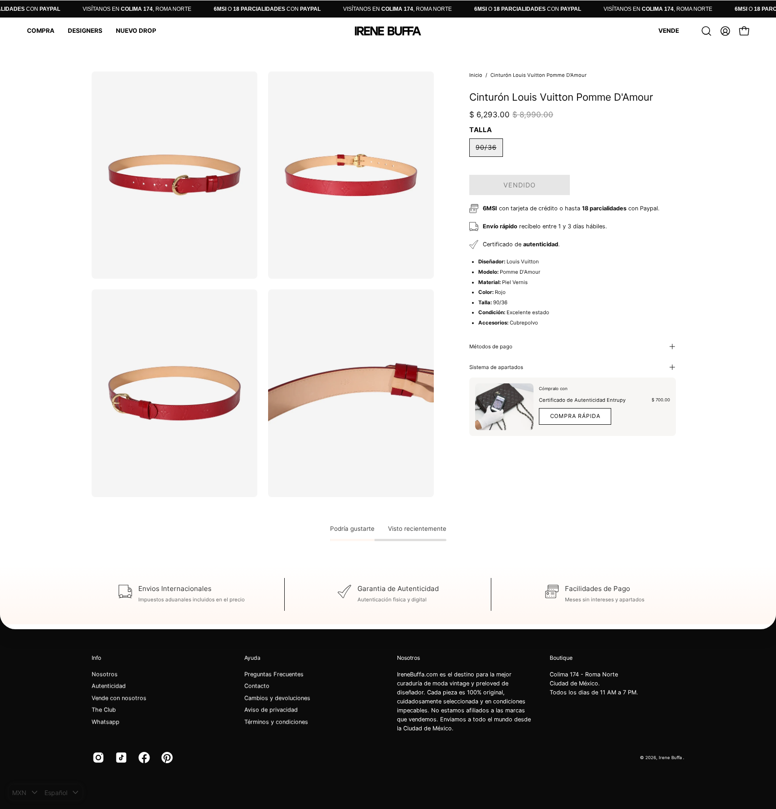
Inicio (475, 75)
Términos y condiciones (276, 722)
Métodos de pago (490, 346)
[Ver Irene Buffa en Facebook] (143, 758)
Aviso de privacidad (271, 710)
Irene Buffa (671, 757)
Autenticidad (109, 686)
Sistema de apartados (496, 367)
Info (96, 657)
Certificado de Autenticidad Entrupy (582, 400)
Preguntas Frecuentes (274, 674)
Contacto (256, 686)
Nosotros (105, 674)
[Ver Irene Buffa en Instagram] (97, 758)
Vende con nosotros (119, 698)
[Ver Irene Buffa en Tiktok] (120, 758)
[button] (40, 31)
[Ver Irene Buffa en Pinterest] (166, 758)
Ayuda (252, 657)
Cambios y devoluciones (277, 698)
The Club (104, 710)
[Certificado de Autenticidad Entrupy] (504, 406)
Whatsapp (105, 722)
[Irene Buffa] (388, 31)
